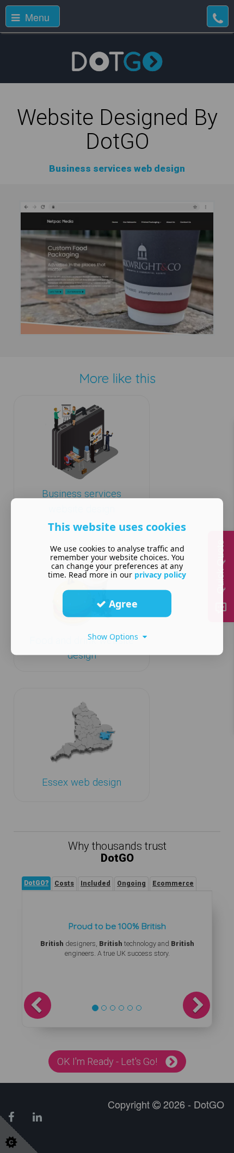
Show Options (115, 636)
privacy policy (160, 574)
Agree (122, 603)
